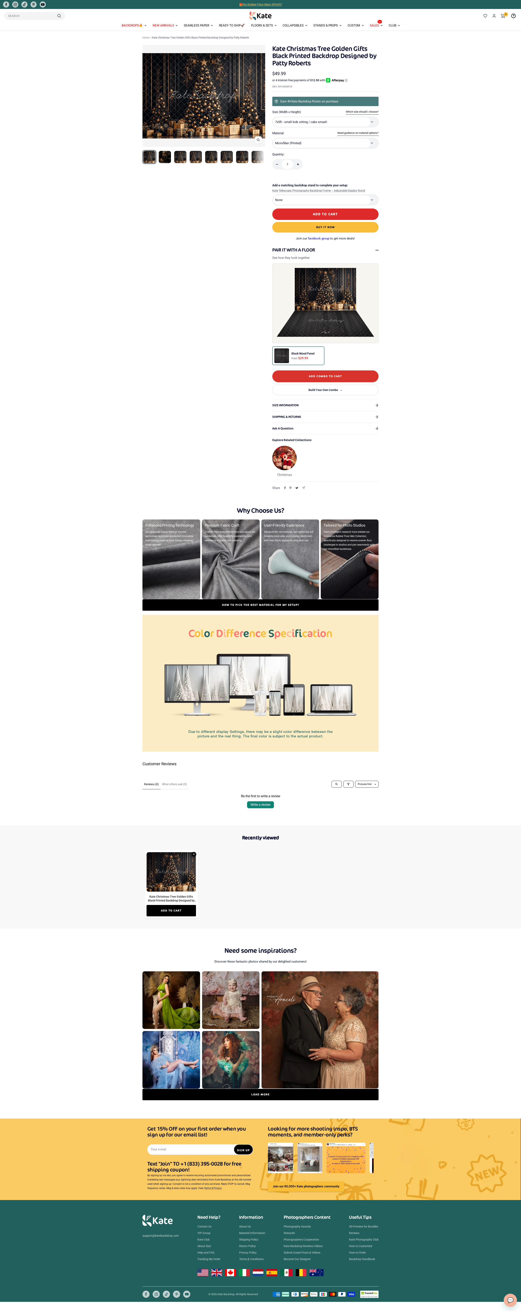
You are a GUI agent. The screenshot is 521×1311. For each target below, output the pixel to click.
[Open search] (337, 784)
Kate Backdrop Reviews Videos (303, 1246)
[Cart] (503, 16)
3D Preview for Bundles (363, 1226)
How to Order (357, 1252)
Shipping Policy (248, 1239)
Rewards (289, 1233)
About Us (245, 1226)
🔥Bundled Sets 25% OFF (260, 4)
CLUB (392, 25)
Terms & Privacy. (213, 1188)
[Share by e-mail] (303, 487)
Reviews (354, 1233)
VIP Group (203, 1233)
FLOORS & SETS (262, 25)
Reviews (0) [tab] (151, 784)
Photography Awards (297, 1226)
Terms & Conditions (251, 1259)
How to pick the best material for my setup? (260, 605)
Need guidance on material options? (358, 132)
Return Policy (247, 1246)
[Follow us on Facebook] (6, 4)
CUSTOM (354, 25)
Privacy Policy (248, 1252)
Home (145, 37)
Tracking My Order (208, 1259)
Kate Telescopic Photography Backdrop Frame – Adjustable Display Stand (318, 190)
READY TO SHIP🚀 (232, 25)
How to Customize (360, 1246)
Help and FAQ (206, 1252)
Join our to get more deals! (325, 238)
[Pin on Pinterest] (290, 487)
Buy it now (325, 227)
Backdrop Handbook (362, 1259)
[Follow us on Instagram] (15, 4)
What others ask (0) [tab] (174, 784)
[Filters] (348, 784)
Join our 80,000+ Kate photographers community (306, 1186)
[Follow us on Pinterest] (34, 4)
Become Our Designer (297, 1259)
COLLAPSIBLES (293, 25)
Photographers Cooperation (301, 1239)
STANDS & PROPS (325, 25)
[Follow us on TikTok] (24, 4)
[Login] (494, 16)
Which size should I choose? (362, 111)
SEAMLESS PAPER (196, 25)
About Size (204, 1246)
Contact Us (204, 1226)
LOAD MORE (260, 1094)
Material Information (252, 1233)
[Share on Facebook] (285, 487)
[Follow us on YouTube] (43, 4)
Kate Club (203, 1239)
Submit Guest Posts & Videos (302, 1252)
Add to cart (171, 910)
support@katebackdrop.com (160, 1235)
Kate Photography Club (364, 1239)
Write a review (260, 805)
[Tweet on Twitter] (297, 487)
